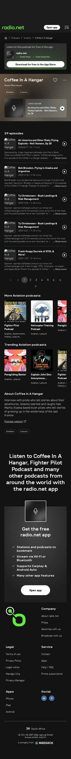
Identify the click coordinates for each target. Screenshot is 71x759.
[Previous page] (18, 280)
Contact (45, 654)
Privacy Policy (13, 661)
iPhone (9, 698)
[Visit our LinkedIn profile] (44, 698)
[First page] (11, 280)
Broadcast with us (51, 636)
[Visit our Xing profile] (51, 698)
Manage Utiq (13, 674)
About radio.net (50, 616)
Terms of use (13, 654)
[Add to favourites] (55, 80)
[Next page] (60, 280)
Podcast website (13, 421)
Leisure (24, 92)
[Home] (5, 37)
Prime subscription (52, 674)
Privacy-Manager (15, 680)
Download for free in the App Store (35, 64)
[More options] (64, 80)
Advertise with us (51, 629)
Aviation (10, 92)
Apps (44, 661)
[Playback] (62, 108)
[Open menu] (66, 27)
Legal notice (12, 667)
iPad (8, 705)
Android (10, 712)
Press (44, 622)
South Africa (38, 729)
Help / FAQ (47, 667)
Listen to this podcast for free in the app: (30, 47)
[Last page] (35, 286)
